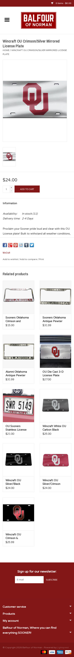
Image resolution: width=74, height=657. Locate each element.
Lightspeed (63, 647)
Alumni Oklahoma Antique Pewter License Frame (16, 373)
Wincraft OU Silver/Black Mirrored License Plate (16, 482)
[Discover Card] (67, 652)
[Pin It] (15, 245)
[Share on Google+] (10, 245)
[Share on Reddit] (21, 245)
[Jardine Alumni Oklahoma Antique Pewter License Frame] (18, 351)
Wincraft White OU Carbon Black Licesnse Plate (54, 427)
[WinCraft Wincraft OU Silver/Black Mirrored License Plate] (18, 459)
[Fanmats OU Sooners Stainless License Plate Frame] (18, 405)
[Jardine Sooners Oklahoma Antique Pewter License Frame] (55, 297)
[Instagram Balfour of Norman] (43, 590)
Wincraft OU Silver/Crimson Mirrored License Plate (53, 482)
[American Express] (60, 652)
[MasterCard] (44, 652)
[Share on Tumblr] (26, 245)
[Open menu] (7, 19)
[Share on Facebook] (5, 245)
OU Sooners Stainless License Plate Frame (16, 427)
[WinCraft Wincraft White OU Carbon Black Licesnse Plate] (55, 405)
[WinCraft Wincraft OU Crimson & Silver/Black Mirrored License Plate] (18, 514)
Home (6, 50)
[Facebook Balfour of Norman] (30, 590)
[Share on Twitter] (32, 245)
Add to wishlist (10, 259)
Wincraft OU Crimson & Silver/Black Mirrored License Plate (16, 536)
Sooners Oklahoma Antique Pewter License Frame (54, 319)
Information (10, 203)
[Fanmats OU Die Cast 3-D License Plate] (55, 351)
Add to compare (29, 259)
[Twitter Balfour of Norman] (37, 590)
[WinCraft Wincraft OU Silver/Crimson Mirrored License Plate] (55, 459)
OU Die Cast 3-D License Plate (53, 373)
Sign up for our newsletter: (37, 571)
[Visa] (52, 652)
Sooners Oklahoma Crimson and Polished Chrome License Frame (17, 319)
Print (41, 259)
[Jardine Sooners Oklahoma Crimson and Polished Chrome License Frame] (18, 297)
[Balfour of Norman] (44, 20)
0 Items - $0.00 (63, 3)
